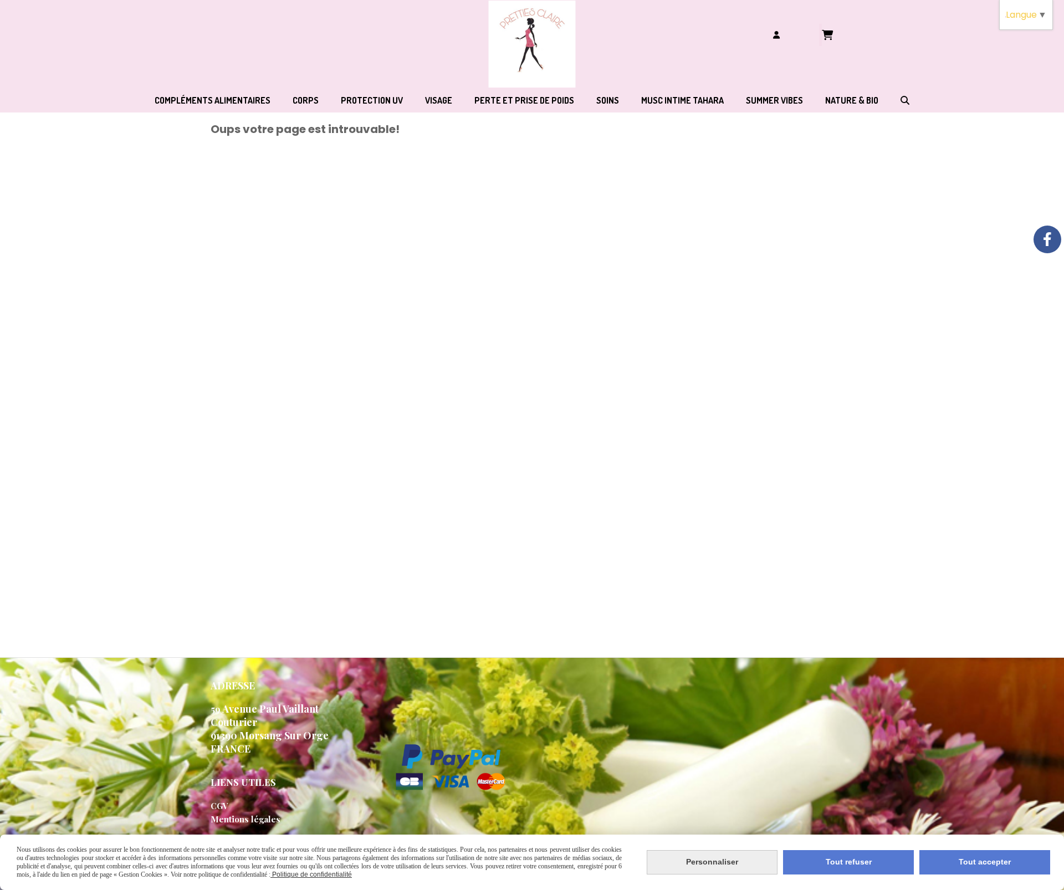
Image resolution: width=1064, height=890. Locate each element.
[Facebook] (1047, 239)
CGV (219, 805)
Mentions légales (245, 819)
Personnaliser (712, 861)
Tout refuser (849, 861)
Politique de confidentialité (311, 874)
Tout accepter (985, 861)
